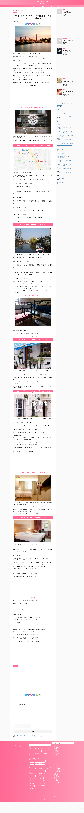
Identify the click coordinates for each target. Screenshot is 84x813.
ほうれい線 (44, 753)
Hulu (31, 748)
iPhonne (43, 748)
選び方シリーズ (33, 788)
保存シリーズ (33, 773)
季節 (33, 6)
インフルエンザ (44, 756)
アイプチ (32, 756)
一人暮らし (47, 768)
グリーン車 (39, 758)
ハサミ (32, 763)
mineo (48, 748)
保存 (43, 770)
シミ (45, 758)
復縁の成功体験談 (34, 778)
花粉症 (32, 785)
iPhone (37, 748)
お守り (44, 751)
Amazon (42, 6)
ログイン (13, 747)
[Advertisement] (33, 96)
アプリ (37, 756)
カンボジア (32, 758)
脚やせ (46, 783)
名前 (14, 719)
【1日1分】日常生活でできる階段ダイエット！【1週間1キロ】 (68, 42)
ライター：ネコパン (34, 765)
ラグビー (32, 768)
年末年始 (32, 775)
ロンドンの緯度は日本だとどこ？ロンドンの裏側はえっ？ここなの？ (29, 735)
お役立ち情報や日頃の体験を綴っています (16, 745)
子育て (24, 6)
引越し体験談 (39, 775)
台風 (44, 773)
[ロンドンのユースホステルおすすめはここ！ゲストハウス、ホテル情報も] (34, 24)
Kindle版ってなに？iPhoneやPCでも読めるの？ (65, 116)
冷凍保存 (40, 773)
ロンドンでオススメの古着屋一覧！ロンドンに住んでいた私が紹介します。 (30, 736)
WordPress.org (14, 750)
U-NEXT (32, 751)
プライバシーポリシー (42, 799)
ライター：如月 (43, 765)
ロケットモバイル (39, 768)
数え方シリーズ (33, 780)
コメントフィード (14, 749)
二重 (31, 770)
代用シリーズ (37, 770)
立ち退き (40, 783)
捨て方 (41, 778)
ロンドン (15, 698)
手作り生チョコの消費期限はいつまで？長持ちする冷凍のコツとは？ (68, 93)
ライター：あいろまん (39, 763)
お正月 (32, 753)
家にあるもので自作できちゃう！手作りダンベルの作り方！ (68, 52)
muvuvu (42, 3)
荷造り (37, 785)
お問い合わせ (60, 6)
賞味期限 (43, 785)
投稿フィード (14, 748)
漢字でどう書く (33, 783)
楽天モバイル (42, 780)
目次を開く (38, 85)
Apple (51, 6)
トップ (15, 6)
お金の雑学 (37, 753)
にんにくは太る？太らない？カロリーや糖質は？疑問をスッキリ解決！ (68, 13)
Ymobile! (38, 751)
